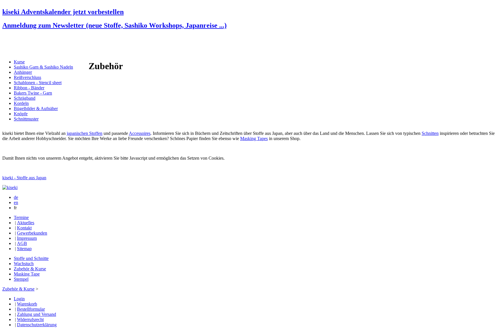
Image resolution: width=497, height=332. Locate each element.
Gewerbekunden (32, 233)
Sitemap (24, 248)
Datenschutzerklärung (37, 324)
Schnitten (430, 133)
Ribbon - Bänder (29, 87)
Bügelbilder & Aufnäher (36, 108)
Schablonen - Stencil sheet (38, 82)
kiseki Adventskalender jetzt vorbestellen (63, 12)
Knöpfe (21, 113)
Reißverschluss (27, 77)
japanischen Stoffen (84, 133)
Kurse (19, 61)
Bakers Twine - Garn (33, 92)
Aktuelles (25, 222)
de (16, 197)
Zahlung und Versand (36, 314)
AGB (22, 243)
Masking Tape (27, 273)
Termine (21, 217)
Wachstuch (24, 263)
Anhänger (23, 72)
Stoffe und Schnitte (31, 258)
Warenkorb (27, 303)
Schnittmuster (26, 118)
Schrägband (24, 98)
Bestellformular (31, 309)
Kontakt (24, 227)
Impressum (27, 238)
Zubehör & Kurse (30, 268)
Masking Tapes (254, 138)
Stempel (21, 279)
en (16, 202)
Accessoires (139, 133)
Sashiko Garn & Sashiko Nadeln (43, 67)
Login (19, 298)
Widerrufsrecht (30, 319)
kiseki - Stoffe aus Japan (24, 177)
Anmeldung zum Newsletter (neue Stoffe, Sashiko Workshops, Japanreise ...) (114, 25)
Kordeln (21, 103)
